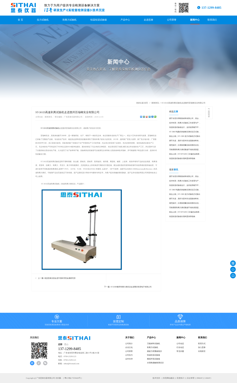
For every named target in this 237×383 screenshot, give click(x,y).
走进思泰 (148, 19)
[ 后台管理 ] (190, 378)
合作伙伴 (129, 359)
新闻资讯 (155, 103)
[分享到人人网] (152, 117)
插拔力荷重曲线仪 (154, 351)
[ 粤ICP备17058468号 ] (72, 378)
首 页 (20, 19)
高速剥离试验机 (53, 128)
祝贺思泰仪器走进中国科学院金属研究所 (60, 278)
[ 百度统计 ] (180, 378)
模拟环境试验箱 (153, 359)
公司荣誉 (171, 19)
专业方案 (57, 320)
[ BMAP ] (199, 378)
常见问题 (180, 351)
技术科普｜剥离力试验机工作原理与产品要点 (184, 123)
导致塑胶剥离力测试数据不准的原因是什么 (184, 150)
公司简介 (129, 344)
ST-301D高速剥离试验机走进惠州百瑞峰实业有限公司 (183, 103)
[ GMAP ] (207, 378)
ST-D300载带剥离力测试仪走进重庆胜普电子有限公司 (131, 287)
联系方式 (202, 344)
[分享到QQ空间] (144, 117)
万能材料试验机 (153, 344)
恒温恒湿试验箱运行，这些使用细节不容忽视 (184, 128)
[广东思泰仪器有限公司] (23, 8)
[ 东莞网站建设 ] (168, 378)
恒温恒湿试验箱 (98, 19)
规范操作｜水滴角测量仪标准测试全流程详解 (184, 145)
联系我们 (212, 19)
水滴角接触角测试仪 (155, 363)
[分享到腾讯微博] (150, 117)
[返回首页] (233, 275)
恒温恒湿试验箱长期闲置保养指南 (182, 158)
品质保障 (180, 320)
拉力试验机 (43, 19)
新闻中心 (195, 19)
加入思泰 (202, 347)
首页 (146, 103)
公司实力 (129, 355)
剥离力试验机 (69, 19)
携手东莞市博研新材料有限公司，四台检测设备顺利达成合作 (184, 119)
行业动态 (180, 347)
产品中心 (125, 19)
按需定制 (118, 320)
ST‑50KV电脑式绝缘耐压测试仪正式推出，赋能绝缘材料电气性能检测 (184, 132)
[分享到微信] (155, 117)
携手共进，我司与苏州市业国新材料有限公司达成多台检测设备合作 (184, 141)
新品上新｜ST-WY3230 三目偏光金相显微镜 (185, 154)
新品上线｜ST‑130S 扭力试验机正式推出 (184, 136)
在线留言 (202, 351)
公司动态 (180, 344)
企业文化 (129, 347)
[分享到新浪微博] (147, 117)
